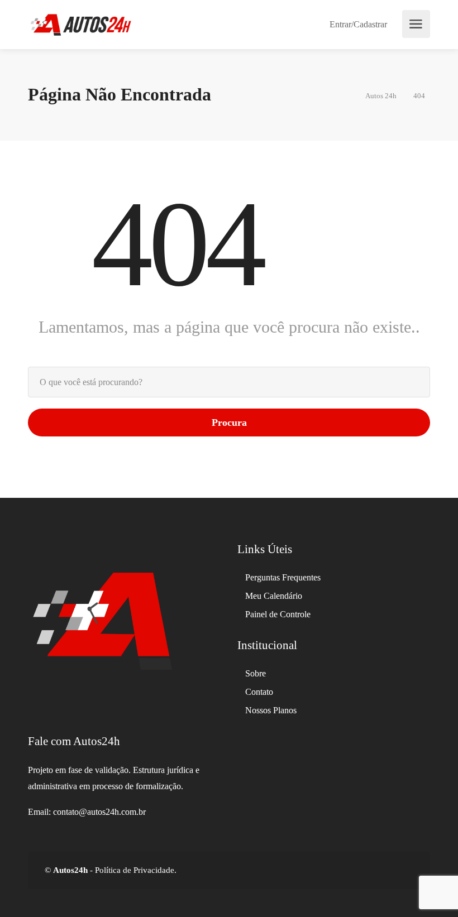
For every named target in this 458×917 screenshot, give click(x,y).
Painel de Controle (278, 614)
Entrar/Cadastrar (357, 24)
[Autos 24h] (80, 23)
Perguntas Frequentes (283, 577)
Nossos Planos (271, 710)
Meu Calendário (273, 596)
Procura (229, 422)
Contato (259, 692)
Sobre (255, 673)
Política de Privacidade (133, 870)
